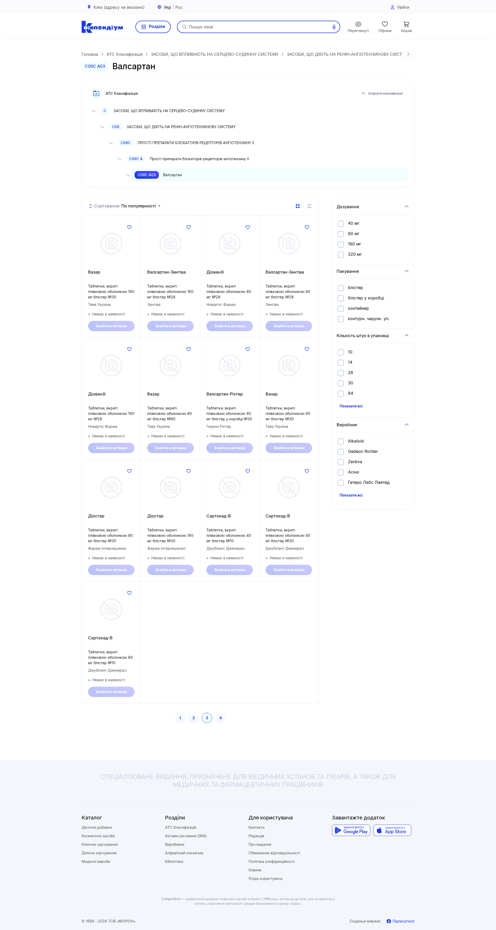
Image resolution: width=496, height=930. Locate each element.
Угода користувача (265, 878)
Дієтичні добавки (97, 827)
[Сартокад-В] (229, 487)
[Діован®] (229, 243)
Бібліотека (174, 861)
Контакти (257, 827)
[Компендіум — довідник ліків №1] (102, 27)
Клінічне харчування (100, 844)
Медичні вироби (96, 861)
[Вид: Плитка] (297, 206)
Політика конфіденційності (272, 861)
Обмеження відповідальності (274, 853)
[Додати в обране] (129, 227)
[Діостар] (111, 487)
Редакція (256, 836)
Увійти (403, 7)
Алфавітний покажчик (184, 853)
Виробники (174, 844)
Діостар (96, 515)
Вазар (94, 272)
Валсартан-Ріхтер (224, 394)
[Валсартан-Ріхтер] (229, 365)
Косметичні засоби (98, 836)
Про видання (260, 844)
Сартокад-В (218, 515)
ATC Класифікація (180, 827)
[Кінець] (408, 54)
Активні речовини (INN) (186, 836)
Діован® (215, 272)
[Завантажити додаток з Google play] (351, 830)
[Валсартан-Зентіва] (170, 243)
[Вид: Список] (309, 206)
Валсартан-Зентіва (166, 272)
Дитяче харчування (99, 853)
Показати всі (351, 406)
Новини (255, 870)
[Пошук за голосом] (334, 27)
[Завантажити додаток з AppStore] (392, 830)
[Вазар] (111, 243)
